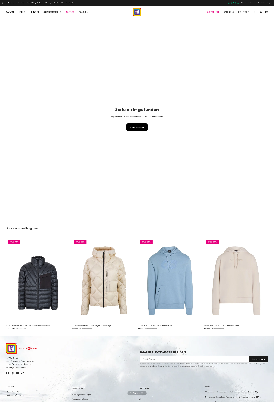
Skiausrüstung (53, 12)
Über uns (228, 12)
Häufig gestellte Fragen (81, 394)
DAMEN (10, 12)
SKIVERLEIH (213, 12)
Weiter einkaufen (137, 127)
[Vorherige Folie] (10, 281)
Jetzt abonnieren (258, 359)
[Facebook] (7, 373)
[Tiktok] (22, 373)
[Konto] (261, 12)
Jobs (140, 399)
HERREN (23, 12)
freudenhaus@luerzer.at (15, 395)
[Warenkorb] (266, 12)
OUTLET (70, 12)
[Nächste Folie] (66, 281)
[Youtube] (17, 373)
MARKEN (83, 12)
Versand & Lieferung (80, 399)
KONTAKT (243, 12)
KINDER (35, 12)
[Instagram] (12, 373)
